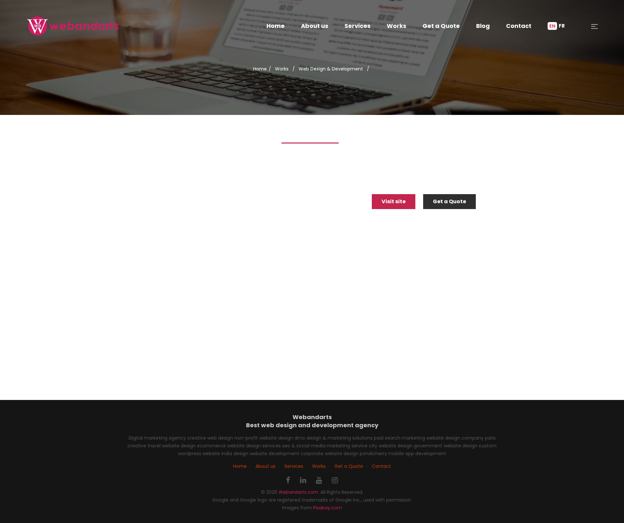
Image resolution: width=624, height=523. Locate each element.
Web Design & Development (331, 69)
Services (357, 26)
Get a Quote (441, 26)
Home (275, 26)
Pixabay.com (327, 507)
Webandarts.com (298, 492)
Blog (483, 26)
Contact (518, 26)
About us (314, 26)
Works (396, 26)
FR (562, 25)
